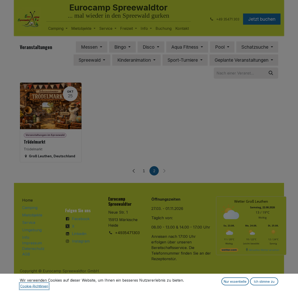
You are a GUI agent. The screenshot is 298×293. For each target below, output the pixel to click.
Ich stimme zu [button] (264, 281)
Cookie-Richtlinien (34, 286)
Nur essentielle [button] (235, 281)
